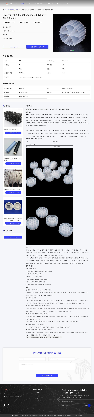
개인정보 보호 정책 (16, 415)
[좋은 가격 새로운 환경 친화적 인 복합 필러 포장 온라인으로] (13, 178)
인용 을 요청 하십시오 (37, 47)
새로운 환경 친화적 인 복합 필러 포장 (12, 189)
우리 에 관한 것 (38, 4)
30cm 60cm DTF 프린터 (37, 337)
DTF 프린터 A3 (47, 337)
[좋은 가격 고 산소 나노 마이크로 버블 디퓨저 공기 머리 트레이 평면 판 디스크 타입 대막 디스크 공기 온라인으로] (13, 207)
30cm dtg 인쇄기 (57, 337)
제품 (22, 4)
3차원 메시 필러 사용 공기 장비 (11, 129)
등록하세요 (87, 405)
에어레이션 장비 (14, 9)
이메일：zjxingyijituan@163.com (13, 396)
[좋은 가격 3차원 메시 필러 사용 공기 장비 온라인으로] (13, 118)
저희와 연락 (50, 4)
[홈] (8, 3)
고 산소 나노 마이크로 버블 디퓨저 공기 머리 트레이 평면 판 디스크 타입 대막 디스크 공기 (13, 220)
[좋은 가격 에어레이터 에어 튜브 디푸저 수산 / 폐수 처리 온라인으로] (13, 147)
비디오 (29, 4)
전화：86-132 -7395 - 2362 (12, 394)
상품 (8, 9)
